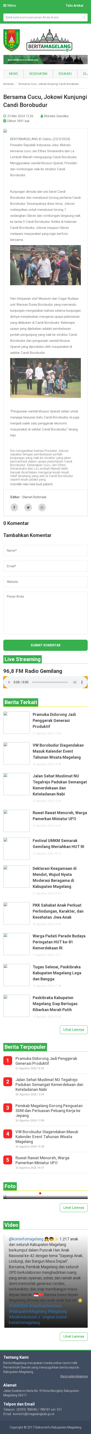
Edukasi (65, 74)
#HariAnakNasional (45, 1306)
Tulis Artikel (74, 5)
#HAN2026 (18, 1306)
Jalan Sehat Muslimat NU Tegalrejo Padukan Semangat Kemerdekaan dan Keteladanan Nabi (60, 785)
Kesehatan (38, 74)
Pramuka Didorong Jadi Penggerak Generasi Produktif (54, 720)
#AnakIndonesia (23, 1317)
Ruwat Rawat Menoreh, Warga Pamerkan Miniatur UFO (60, 815)
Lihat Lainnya (73, 1030)
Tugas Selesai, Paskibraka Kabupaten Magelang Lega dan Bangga (57, 973)
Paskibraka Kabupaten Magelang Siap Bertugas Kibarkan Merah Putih (55, 1003)
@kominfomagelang (26, 1239)
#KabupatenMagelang (28, 1311)
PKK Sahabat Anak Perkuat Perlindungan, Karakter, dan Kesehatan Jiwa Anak (58, 911)
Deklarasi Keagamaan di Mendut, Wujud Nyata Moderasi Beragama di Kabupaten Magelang (55, 877)
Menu (11, 5)
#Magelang (57, 1311)
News (13, 74)
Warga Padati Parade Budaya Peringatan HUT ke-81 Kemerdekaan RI (59, 942)
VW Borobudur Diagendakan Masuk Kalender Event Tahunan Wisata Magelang (58, 751)
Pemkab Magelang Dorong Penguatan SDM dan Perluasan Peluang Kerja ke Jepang (49, 1110)
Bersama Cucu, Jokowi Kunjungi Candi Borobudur (49, 84)
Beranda (8, 84)
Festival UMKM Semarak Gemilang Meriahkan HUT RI (58, 843)
